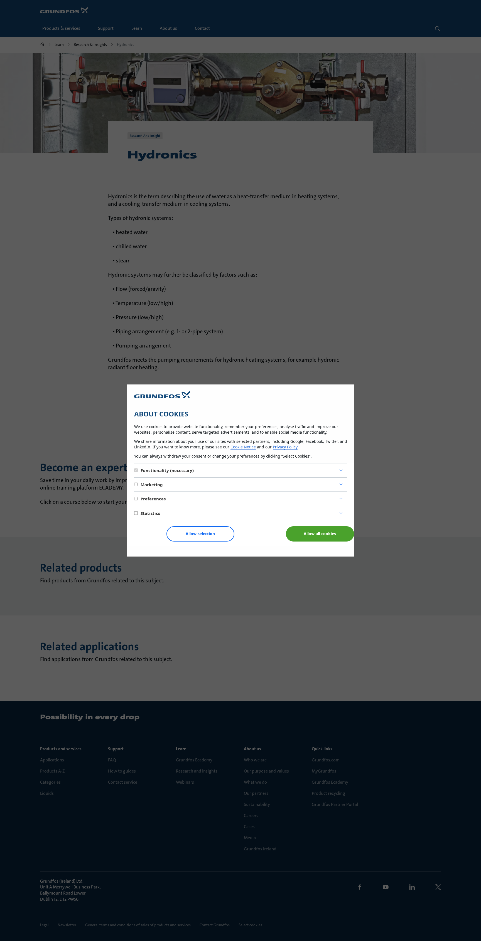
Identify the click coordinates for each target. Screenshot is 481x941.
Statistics (150, 513)
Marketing (152, 484)
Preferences (153, 498)
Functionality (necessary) (167, 470)
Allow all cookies (320, 533)
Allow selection (200, 533)
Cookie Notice (243, 447)
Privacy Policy (285, 447)
